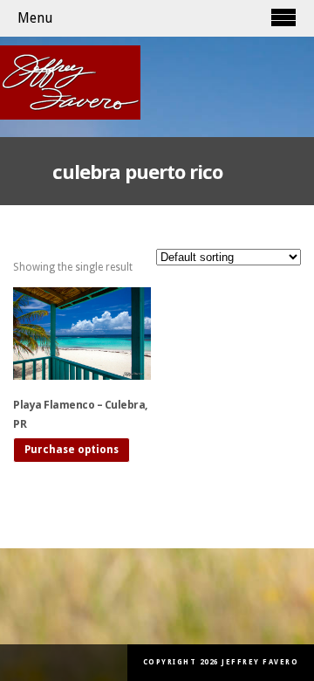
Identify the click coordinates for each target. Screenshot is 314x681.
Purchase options (71, 450)
